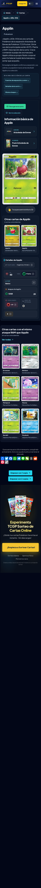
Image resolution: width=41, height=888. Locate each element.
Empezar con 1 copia (19, 473)
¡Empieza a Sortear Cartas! (21, 547)
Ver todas (6, 339)
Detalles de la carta (13, 86)
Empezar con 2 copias (19, 479)
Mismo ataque (11, 92)
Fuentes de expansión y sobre (17, 80)
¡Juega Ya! (22, 3)
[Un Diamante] (9, 314)
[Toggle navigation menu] (36, 3)
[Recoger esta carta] (15, 106)
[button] (30, 3)
